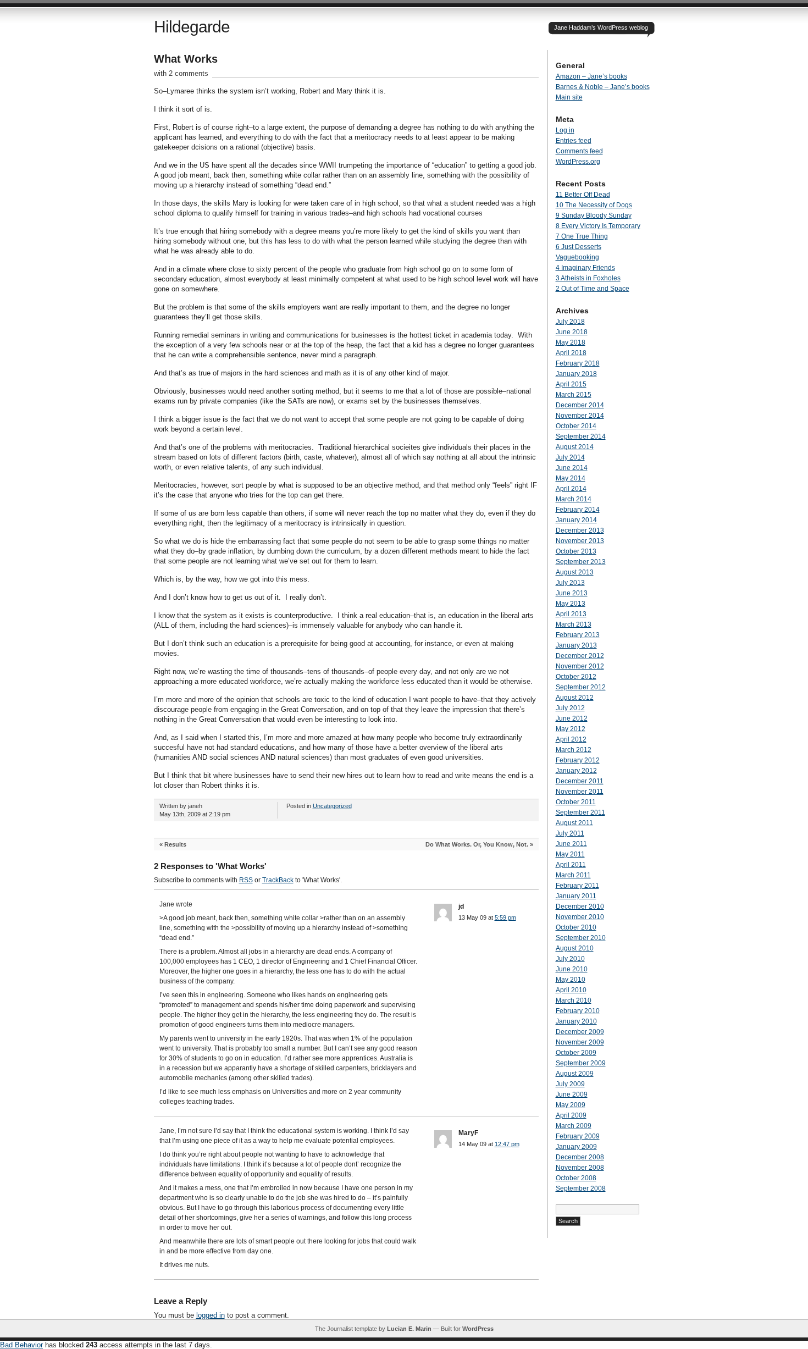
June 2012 (572, 718)
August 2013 (575, 572)
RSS (246, 880)
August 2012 (575, 697)
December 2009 (580, 1032)
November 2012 (580, 666)
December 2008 (580, 1157)
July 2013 (570, 583)
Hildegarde (192, 27)
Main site (569, 97)
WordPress (478, 1328)
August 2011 (574, 823)
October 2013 (576, 551)
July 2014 (570, 457)
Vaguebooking (577, 257)
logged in (210, 1315)
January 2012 (576, 771)
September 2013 (581, 562)
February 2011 (577, 885)
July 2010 (570, 959)
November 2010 (580, 917)
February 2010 (578, 1011)
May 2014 (570, 478)
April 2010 (571, 990)
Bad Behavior (21, 1345)
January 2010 (576, 1021)
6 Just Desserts (578, 247)
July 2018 (570, 321)
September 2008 (581, 1188)
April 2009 (571, 1115)
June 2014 (572, 468)
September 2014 (581, 436)
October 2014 (576, 426)
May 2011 (570, 854)
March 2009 (573, 1126)
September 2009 (581, 1063)
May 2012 (570, 729)
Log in (565, 130)
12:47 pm (507, 1144)
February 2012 (578, 760)
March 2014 (573, 499)
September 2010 (581, 938)
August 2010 (575, 948)
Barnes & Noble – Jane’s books (603, 87)
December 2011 (580, 781)
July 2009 (570, 1084)
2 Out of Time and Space (592, 288)
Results (175, 844)
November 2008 (580, 1167)
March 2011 (573, 875)
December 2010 (580, 906)
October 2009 (576, 1053)
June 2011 (571, 844)
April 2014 (571, 489)
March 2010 (573, 1000)
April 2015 (571, 384)
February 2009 (578, 1136)
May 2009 (570, 1105)
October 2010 (576, 927)
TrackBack (278, 880)
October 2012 (576, 677)
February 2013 (578, 635)
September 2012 (581, 687)
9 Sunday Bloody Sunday (594, 215)
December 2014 (580, 405)
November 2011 (580, 791)
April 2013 (571, 614)
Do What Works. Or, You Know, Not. (476, 844)
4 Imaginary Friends (585, 268)
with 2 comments (181, 73)
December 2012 (580, 656)
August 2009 (575, 1073)
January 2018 (576, 374)
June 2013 (572, 593)
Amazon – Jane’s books (591, 76)
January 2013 (576, 645)
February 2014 (578, 509)
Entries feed (573, 141)
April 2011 (571, 865)
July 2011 (570, 833)
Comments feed (579, 151)
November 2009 (580, 1042)
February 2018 (578, 363)
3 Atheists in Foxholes (588, 278)
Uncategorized (332, 806)
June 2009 (572, 1094)
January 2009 (576, 1147)
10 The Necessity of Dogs (594, 205)
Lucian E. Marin (409, 1328)
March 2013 (573, 624)
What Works (186, 59)
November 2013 (580, 541)
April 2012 (571, 739)
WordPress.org (578, 161)
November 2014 (580, 415)
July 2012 (570, 708)
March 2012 (573, 750)
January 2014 (576, 520)
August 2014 (575, 447)
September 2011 (580, 812)
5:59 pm (505, 917)
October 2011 (576, 802)
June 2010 (572, 969)
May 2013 (570, 603)
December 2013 (580, 530)
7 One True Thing (582, 236)
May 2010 (570, 979)
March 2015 (573, 395)
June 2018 (572, 332)
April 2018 (571, 353)
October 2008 (576, 1178)
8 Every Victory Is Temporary (598, 226)
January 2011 (576, 896)
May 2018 (570, 342)
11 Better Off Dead (583, 194)
